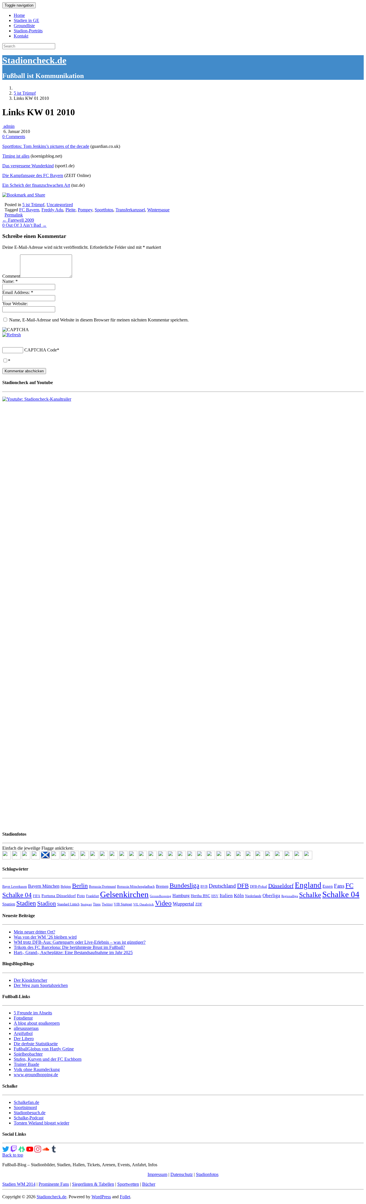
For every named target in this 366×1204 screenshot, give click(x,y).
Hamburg (181, 895)
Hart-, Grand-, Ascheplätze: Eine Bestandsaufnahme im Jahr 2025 (73, 952)
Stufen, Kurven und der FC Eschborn (47, 1059)
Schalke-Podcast (28, 1117)
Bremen (162, 886)
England (308, 885)
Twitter (107, 904)
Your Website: (15, 303)
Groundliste (24, 25)
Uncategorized (60, 204)
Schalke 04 (340, 894)
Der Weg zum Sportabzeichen (41, 985)
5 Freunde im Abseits (33, 1012)
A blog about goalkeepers (37, 1023)
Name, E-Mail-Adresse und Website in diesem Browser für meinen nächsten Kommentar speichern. (99, 319)
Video (163, 903)
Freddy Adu (52, 209)
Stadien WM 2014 (18, 1184)
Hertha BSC (200, 896)
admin (8, 126)
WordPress (101, 1196)
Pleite (70, 209)
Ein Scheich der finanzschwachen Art (36, 185)
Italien (226, 895)
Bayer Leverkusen (14, 887)
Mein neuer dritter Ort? (34, 931)
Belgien (66, 887)
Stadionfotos (207, 1174)
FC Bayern (29, 209)
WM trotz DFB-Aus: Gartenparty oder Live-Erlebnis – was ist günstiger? (80, 942)
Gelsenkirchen (124, 894)
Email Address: (17, 292)
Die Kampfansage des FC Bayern (32, 175)
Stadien (26, 903)
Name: (10, 281)
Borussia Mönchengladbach (136, 887)
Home (19, 15)
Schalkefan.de (26, 1102)
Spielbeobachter (28, 1054)
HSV (214, 896)
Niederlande (253, 896)
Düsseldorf (281, 886)
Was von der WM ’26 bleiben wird (45, 937)
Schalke (310, 895)
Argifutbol (23, 1033)
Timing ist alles (15, 156)
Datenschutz (181, 1174)
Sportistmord (25, 1107)
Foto (81, 895)
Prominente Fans (54, 1184)
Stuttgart (86, 904)
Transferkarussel (130, 209)
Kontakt (21, 35)
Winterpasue (158, 209)
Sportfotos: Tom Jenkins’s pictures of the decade (45, 146)
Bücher (148, 1184)
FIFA (36, 896)
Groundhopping (160, 896)
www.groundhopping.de (36, 1074)
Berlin (80, 885)
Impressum (157, 1174)
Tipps (97, 904)
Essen (328, 886)
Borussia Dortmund (102, 887)
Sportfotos (104, 209)
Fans (339, 886)
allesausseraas (26, 1028)
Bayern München (43, 886)
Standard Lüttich (68, 904)
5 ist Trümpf (25, 93)
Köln (239, 895)
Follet (125, 1196)
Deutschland (222, 886)
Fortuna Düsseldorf (58, 895)
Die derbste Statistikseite (36, 1043)
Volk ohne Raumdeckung (37, 1069)
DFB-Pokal (258, 886)
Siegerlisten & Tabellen (93, 1184)
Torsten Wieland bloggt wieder (41, 1122)
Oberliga (271, 895)
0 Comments (13, 136)
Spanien (8, 904)
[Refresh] (11, 334)
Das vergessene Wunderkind (28, 165)
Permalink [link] (14, 214)
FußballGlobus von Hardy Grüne (44, 1048)
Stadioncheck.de (34, 60)
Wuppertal (183, 904)
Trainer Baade (26, 1064)
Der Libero (24, 1038)
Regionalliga (289, 896)
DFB (243, 886)
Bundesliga (184, 885)
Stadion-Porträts (28, 30)
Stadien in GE (26, 20)
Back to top (12, 1155)
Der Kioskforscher (30, 980)
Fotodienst (23, 1018)
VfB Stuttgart (123, 904)
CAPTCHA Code (40, 349)
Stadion (46, 903)
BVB (204, 887)
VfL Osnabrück (143, 904)
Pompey (85, 209)
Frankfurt (92, 896)
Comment (11, 276)
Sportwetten (128, 1184)
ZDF (198, 904)
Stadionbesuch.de (29, 1112)
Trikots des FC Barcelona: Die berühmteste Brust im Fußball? (69, 947)
